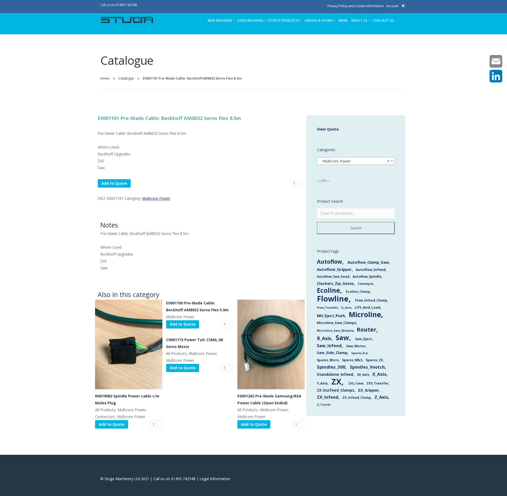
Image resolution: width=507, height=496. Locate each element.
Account (392, 6)
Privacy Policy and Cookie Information (355, 6)
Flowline (333, 298)
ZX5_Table (355, 383)
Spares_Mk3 (352, 360)
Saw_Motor (356, 346)
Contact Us (383, 20)
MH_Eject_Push (331, 315)
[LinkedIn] (496, 76)
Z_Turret (323, 404)
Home (105, 78)
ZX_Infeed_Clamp (356, 397)
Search (356, 227)
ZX (336, 381)
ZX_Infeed (327, 397)
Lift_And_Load (367, 307)
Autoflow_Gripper (334, 269)
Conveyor (365, 283)
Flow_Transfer (327, 307)
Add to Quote (114, 183)
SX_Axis (363, 375)
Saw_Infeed (329, 346)
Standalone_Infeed (335, 374)
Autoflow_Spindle (367, 276)
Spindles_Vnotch (367, 367)
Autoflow (329, 261)
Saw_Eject (363, 338)
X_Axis (379, 374)
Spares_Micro (328, 360)
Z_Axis (381, 397)
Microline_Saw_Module (335, 330)
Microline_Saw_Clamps (336, 322)
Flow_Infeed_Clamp (371, 300)
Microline (365, 314)
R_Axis (324, 338)
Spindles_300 (331, 367)
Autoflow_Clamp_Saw (368, 262)
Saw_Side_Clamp (332, 352)
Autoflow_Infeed (371, 269)
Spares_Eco (359, 353)
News (343, 20)
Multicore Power (156, 198)
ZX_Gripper (368, 390)
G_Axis (346, 307)
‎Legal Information (215, 478)
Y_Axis (322, 383)
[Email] (496, 61)
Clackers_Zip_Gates (335, 283)
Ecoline (328, 290)
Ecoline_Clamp (358, 292)
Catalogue (126, 78)
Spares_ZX (374, 360)
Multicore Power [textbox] (354, 161)
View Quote (328, 129)
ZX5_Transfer (377, 383)
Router (366, 329)
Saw (342, 337)
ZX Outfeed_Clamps (335, 390)
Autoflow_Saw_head (333, 276)
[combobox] (356, 161)
